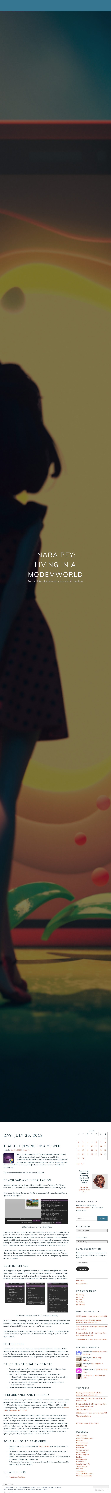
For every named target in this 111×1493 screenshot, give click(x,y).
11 (87, 1146)
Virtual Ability (80, 1471)
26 (92, 1154)
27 (96, 1154)
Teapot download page (17, 1477)
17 (83, 1150)
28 (101, 1154)
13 (96, 1146)
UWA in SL (79, 1469)
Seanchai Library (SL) (83, 1464)
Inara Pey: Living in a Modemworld (55, 564)
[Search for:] (92, 1218)
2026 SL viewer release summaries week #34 (91, 1316)
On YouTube (80, 1302)
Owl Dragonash (81, 1459)
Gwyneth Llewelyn (82, 1450)
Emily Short (80, 1447)
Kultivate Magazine (82, 1455)
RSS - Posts (80, 1280)
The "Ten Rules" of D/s (83, 1410)
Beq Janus (79, 1441)
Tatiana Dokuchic (82, 1466)
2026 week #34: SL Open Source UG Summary (91, 1339)
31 (83, 1158)
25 (87, 1154)
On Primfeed (80, 1304)
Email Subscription (88, 1249)
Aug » (83, 1164)
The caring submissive (83, 1416)
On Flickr (79, 1300)
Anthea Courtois (81, 1436)
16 (78, 1150)
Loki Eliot (79, 1457)
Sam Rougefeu (87, 1375)
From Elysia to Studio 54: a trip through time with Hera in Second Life (91, 1334)
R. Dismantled (80, 1462)
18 (87, 1150)
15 (105, 1146)
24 (83, 1154)
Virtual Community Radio (84, 1473)
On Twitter (80, 1297)
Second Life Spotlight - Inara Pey (84, 1189)
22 (105, 1150)
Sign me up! (83, 1269)
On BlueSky (80, 1295)
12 (92, 1146)
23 (78, 1154)
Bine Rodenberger (82, 1443)
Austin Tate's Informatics (84, 1438)
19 (92, 1150)
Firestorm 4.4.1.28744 (18, 1410)
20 (96, 1150)
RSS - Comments (81, 1284)
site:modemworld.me (83, 1208)
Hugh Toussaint (81, 1452)
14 (101, 1146)
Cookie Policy (43, 1489)
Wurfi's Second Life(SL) (84, 1476)
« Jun (78, 1164)
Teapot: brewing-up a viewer (32, 1146)
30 (78, 1158)
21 (101, 1150)
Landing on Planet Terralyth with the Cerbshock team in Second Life (89, 1321)
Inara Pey (26, 1150)
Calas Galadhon (81, 1445)
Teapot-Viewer (44, 1446)
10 (83, 1146)
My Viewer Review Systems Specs (87, 1423)
